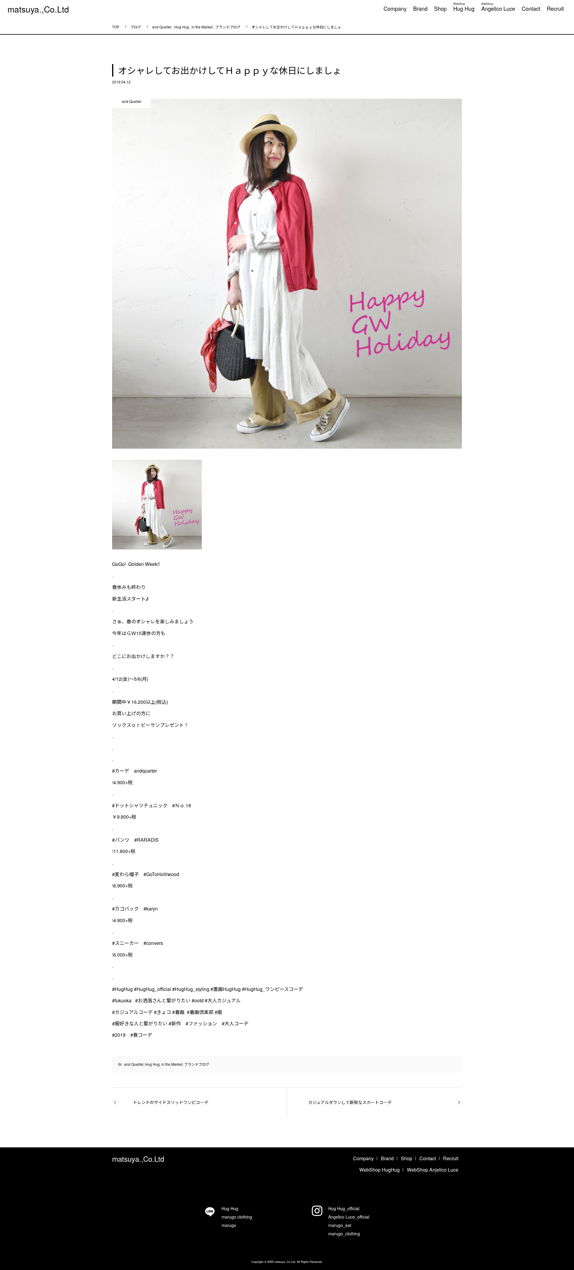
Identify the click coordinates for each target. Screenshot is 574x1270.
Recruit (555, 8)
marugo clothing (237, 1217)
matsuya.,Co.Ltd (38, 9)
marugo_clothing (344, 1234)
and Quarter (133, 1064)
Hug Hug (463, 6)
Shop (440, 8)
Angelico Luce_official (348, 1217)
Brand (420, 8)
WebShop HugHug (379, 1169)
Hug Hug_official (343, 1208)
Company (395, 8)
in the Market (171, 1064)
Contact (531, 8)
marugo (229, 1225)
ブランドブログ (196, 1064)
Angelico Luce (498, 6)
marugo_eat (339, 1225)
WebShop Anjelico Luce (432, 1169)
